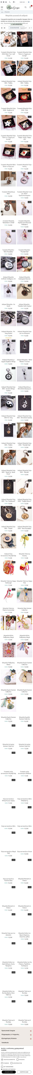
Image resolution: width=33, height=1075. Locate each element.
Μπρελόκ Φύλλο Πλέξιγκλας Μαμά (8, 636)
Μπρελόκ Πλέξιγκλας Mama (8, 663)
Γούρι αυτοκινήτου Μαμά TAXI (8, 852)
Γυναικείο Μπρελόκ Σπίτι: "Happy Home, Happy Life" (24, 137)
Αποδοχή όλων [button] (9, 1072)
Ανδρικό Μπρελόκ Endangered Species (24, 278)
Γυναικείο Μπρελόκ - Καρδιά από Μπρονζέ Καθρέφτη (24, 222)
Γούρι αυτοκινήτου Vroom (24, 851)
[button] (16, 1069)
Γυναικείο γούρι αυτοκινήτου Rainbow (24, 772)
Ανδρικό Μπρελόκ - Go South (8, 305)
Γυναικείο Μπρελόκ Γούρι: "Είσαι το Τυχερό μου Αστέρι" (24, 54)
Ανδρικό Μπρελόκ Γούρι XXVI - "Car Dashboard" (8, 500)
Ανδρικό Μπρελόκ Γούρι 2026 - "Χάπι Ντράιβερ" (24, 527)
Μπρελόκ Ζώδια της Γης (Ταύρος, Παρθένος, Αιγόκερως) (24, 964)
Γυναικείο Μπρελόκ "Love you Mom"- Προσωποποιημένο (24, 193)
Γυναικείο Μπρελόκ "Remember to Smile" (8, 221)
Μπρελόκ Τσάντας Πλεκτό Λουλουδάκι (8, 609)
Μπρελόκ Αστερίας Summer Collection (8, 745)
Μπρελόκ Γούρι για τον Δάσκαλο (8, 934)
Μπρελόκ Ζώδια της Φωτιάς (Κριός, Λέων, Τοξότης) (8, 993)
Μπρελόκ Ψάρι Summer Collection (24, 609)
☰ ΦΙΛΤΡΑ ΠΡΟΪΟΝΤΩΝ (16, 28)
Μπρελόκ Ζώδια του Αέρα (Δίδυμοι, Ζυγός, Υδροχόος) (8, 964)
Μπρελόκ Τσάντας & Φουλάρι (24, 992)
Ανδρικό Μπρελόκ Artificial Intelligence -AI (8, 278)
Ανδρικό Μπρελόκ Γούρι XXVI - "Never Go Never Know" (8, 472)
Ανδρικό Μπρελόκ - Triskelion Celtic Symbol (24, 305)
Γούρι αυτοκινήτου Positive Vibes (8, 879)
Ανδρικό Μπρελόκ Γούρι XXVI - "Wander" (24, 471)
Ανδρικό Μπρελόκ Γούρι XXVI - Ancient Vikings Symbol (8, 388)
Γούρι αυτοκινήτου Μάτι (8, 826)
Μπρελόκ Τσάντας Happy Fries (24, 582)
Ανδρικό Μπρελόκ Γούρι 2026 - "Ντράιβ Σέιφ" (24, 444)
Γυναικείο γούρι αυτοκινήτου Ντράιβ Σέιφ (8, 772)
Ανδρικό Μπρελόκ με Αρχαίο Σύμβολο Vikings (8, 360)
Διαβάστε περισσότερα (21, 1057)
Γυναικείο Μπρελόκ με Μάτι (8, 192)
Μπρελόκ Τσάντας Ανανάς (24, 554)
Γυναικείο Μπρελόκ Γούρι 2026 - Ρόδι (24, 109)
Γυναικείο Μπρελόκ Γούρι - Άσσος (24, 165)
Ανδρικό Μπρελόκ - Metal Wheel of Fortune (24, 360)
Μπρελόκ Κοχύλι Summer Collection (24, 663)
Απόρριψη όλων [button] (24, 1072)
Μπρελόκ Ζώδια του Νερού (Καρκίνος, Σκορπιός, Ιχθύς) (24, 935)
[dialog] (16, 1060)
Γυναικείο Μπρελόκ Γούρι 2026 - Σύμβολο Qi (8, 109)
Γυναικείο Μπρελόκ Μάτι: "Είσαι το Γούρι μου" (8, 165)
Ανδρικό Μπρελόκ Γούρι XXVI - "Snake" (8, 527)
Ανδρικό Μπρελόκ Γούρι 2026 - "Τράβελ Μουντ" (24, 500)
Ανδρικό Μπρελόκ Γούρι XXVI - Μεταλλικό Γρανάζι (24, 417)
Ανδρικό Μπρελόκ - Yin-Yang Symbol (8, 332)
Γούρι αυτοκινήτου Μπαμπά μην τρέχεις (8, 799)
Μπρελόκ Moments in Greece (24, 879)
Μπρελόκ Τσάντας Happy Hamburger (8, 582)
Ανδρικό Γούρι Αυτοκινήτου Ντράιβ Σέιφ (8, 554)
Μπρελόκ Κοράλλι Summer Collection (24, 718)
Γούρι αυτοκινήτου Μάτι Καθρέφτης (24, 799)
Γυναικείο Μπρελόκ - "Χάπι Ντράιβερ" (8, 250)
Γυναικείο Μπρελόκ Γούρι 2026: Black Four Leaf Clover (8, 54)
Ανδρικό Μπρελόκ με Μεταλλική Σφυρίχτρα (24, 388)
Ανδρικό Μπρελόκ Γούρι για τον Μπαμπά (24, 332)
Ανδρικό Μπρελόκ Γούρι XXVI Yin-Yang (8, 417)
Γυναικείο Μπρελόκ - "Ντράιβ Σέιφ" (25, 250)
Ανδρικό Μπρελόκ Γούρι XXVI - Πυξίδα (8, 82)
